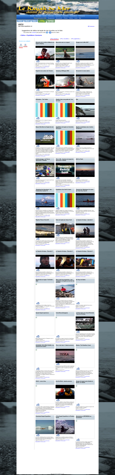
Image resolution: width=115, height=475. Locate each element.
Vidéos (71, 18)
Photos (66, 18)
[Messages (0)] (96, 18)
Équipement (51, 18)
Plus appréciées (75, 38)
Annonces (51, 16)
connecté (34, 32)
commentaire (46, 66)
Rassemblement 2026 (40, 18)
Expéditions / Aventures (40, 67)
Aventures (65, 16)
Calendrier (58, 16)
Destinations (73, 16)
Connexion (91, 26)
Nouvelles (38, 16)
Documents (59, 18)
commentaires (67, 94)
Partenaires (82, 16)
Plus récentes (54, 38)
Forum (44, 16)
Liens (75, 18)
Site (80, 18)
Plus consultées (65, 38)
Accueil (32, 16)
